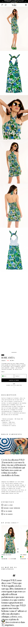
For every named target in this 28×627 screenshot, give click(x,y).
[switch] (3, 625)
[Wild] (14, 5)
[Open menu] (2, 5)
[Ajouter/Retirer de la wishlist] (18, 549)
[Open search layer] (5, 5)
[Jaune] (22, 556)
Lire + (2, 371)
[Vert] (2, 556)
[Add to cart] (18, 552)
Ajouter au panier (14, 380)
